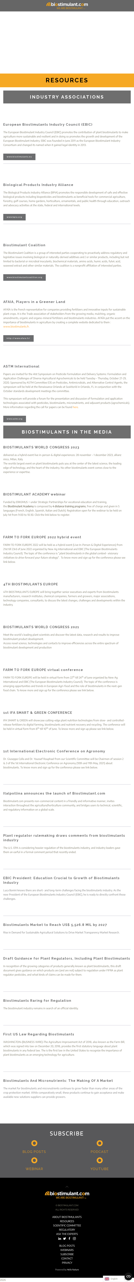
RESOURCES (67, 1221)
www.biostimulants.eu (19, 157)
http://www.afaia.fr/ (18, 338)
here (75, 407)
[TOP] (67, 1186)
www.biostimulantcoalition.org (24, 277)
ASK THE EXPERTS (67, 1234)
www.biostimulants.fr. (16, 326)
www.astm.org (15, 419)
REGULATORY (67, 1229)
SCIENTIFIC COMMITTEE (67, 1225)
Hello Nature (73, 1269)
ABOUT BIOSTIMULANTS (67, 1217)
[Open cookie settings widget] (128, 1276)
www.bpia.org (14, 217)
